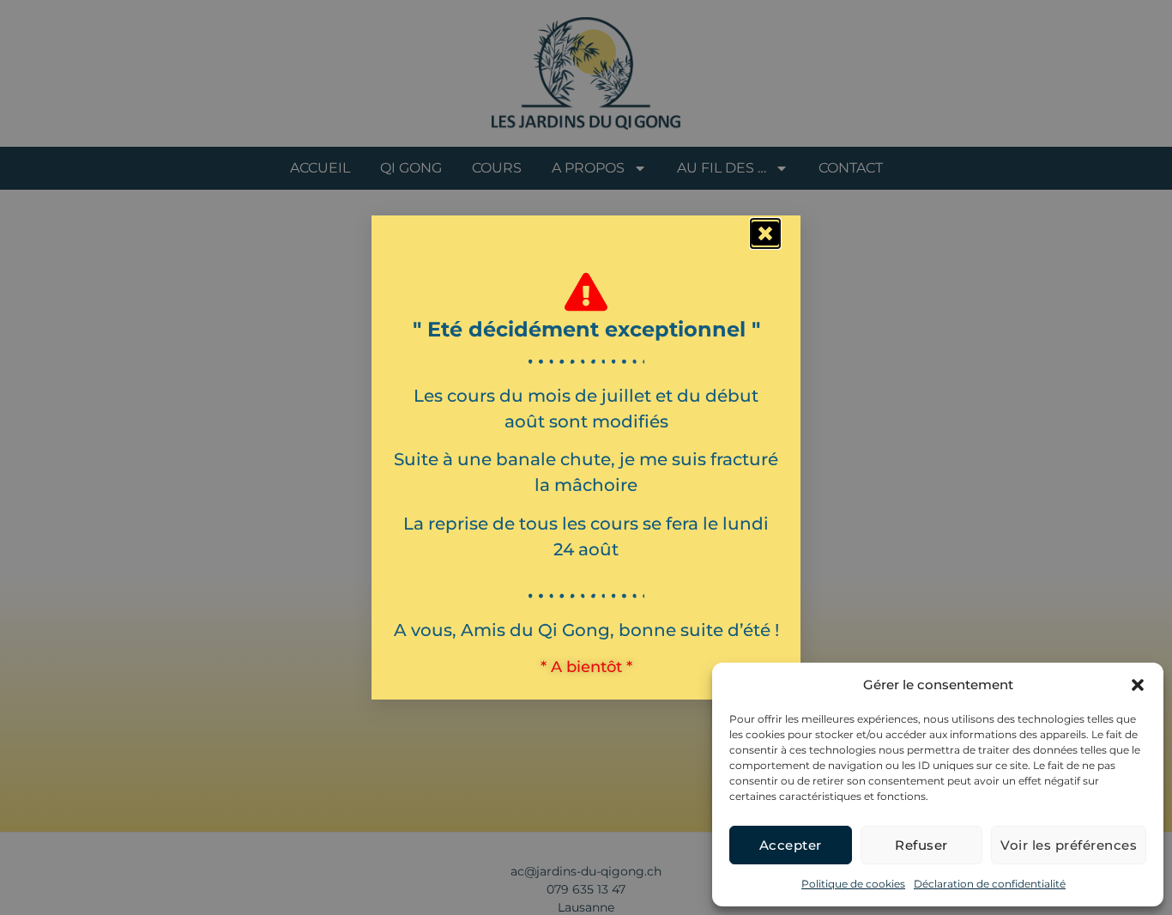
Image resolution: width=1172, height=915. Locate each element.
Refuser (921, 845)
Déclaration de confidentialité (990, 883)
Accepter (790, 845)
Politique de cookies (853, 883)
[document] (586, 457)
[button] (1137, 685)
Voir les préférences (1068, 845)
